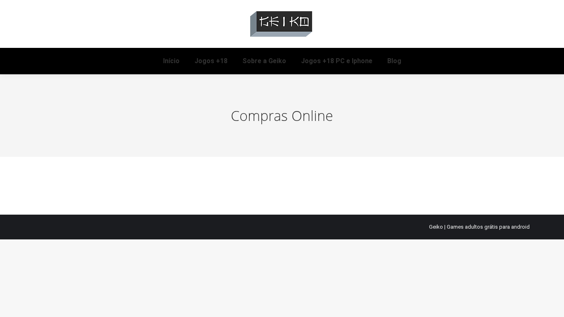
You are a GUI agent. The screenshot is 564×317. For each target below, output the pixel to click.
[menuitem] (171, 61)
